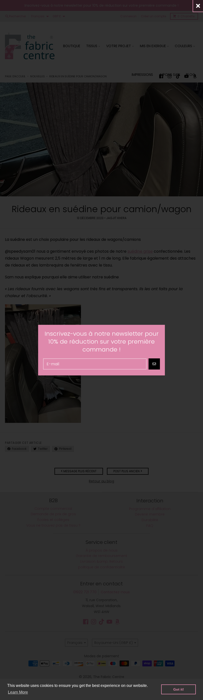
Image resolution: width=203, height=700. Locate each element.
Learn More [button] (18, 692)
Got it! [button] (178, 689)
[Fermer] (198, 6)
